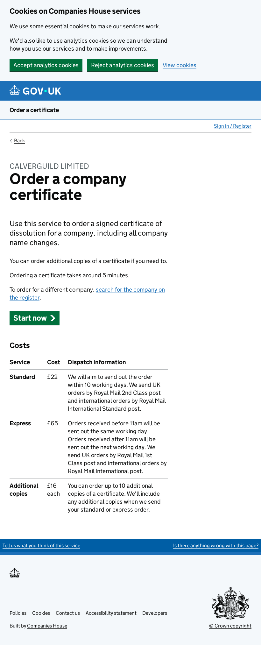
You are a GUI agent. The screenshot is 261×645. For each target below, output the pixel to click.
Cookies (41, 613)
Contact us (68, 613)
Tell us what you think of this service (41, 545)
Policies (18, 613)
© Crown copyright (230, 626)
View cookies (179, 65)
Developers (154, 613)
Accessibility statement (111, 613)
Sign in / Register (232, 126)
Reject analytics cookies (122, 65)
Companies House (47, 626)
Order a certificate (34, 110)
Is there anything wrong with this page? (215, 545)
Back (19, 141)
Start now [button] (30, 317)
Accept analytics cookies (46, 65)
